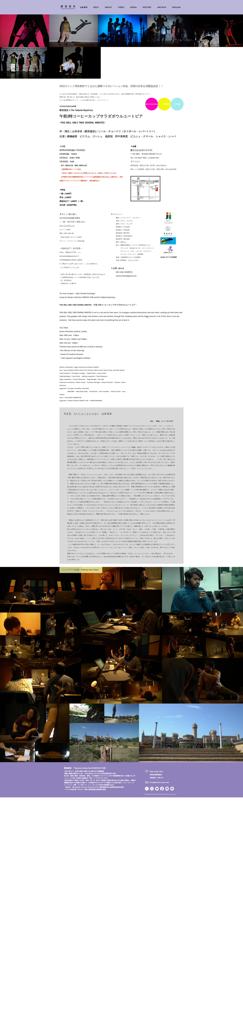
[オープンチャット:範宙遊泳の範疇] (172, 789)
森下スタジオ (136, 150)
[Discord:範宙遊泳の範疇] (167, 789)
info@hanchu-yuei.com (159, 782)
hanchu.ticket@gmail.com (67, 256)
